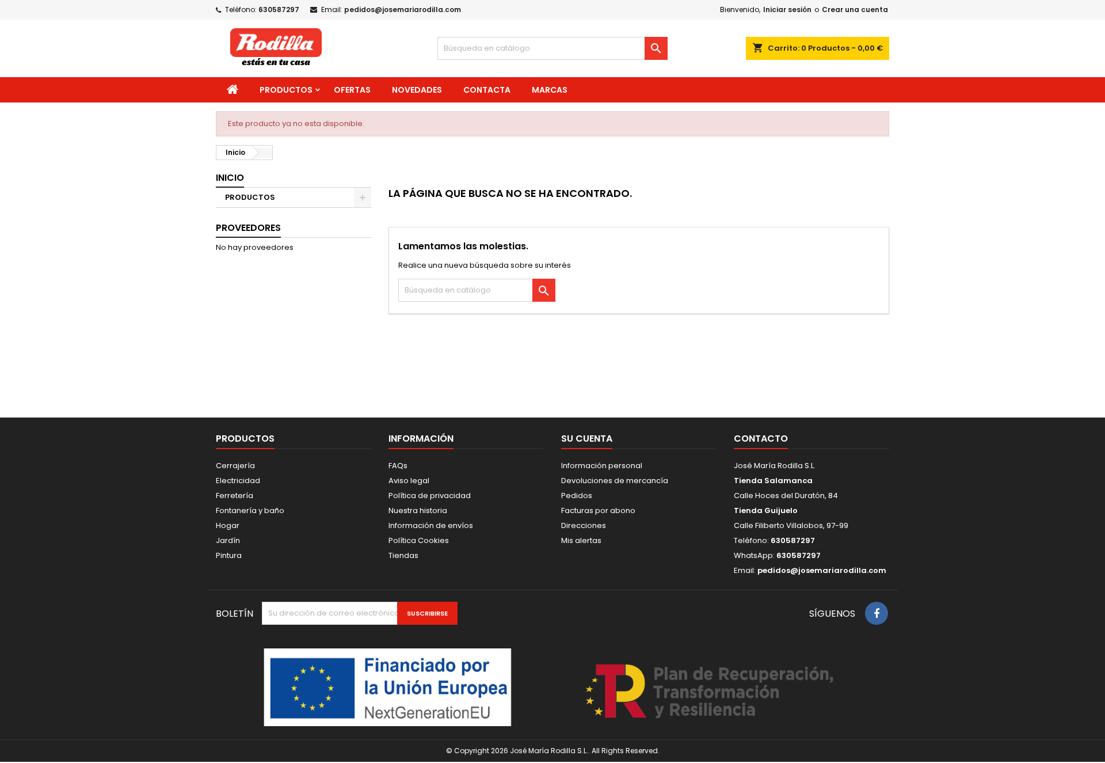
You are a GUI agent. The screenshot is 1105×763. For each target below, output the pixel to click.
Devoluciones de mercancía (614, 480)
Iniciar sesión (787, 9)
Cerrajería (235, 465)
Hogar (227, 525)
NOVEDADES (417, 90)
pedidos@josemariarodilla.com (402, 9)
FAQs (397, 465)
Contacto (761, 438)
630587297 (278, 9)
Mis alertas (581, 540)
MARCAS (549, 90)
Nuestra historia (417, 510)
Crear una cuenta (855, 9)
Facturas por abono (598, 510)
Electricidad (238, 480)
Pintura (229, 555)
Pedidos (576, 495)
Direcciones (583, 525)
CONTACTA (486, 90)
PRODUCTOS (286, 90)
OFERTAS (352, 90)
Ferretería (234, 495)
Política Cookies (418, 540)
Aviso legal (408, 480)
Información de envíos (430, 525)
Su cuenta (586, 438)
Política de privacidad (429, 495)
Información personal (601, 465)
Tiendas (403, 555)
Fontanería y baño (250, 510)
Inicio (230, 177)
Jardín (228, 540)
